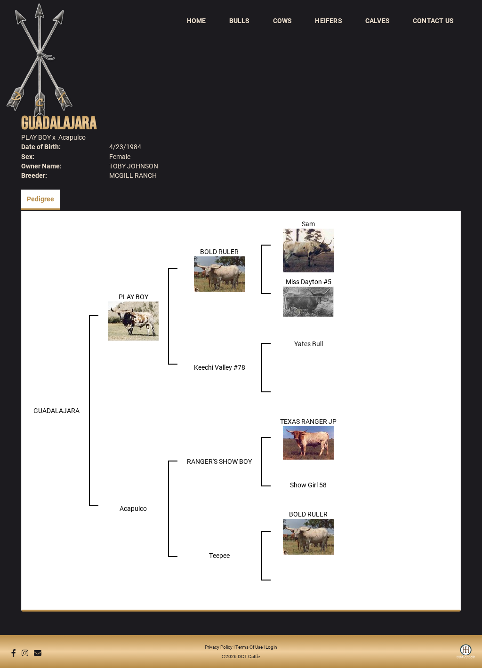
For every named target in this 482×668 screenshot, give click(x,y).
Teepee (219, 555)
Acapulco (72, 137)
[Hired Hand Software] (466, 654)
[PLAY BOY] (133, 320)
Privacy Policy (219, 647)
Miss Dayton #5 (308, 281)
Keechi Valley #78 (219, 367)
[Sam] (308, 250)
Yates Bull (308, 343)
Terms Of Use (249, 647)
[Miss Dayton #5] (308, 300)
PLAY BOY (36, 137)
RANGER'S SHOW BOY (219, 461)
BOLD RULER (219, 251)
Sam (308, 223)
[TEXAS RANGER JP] (308, 441)
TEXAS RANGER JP (308, 421)
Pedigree (40, 198)
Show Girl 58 (308, 484)
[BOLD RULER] (219, 273)
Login (271, 647)
